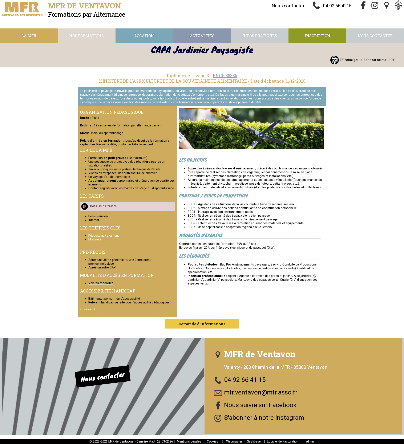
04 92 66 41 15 (337, 6)
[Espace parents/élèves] (398, 5)
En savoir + (87, 309)
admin (310, 441)
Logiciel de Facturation (282, 441)
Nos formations (86, 35)
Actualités (202, 35)
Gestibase (254, 441)
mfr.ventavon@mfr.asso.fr (260, 392)
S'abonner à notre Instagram (264, 417)
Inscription (317, 35)
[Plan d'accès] (386, 5)
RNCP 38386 (225, 75)
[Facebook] (363, 5)
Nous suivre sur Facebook (260, 405)
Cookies (212, 441)
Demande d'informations (202, 323)
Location (144, 35)
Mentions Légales (189, 441)
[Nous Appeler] (316, 5)
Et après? (94, 239)
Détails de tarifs (103, 206)
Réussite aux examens (104, 235)
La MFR (28, 35)
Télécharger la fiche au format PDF (367, 60)
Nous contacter (288, 6)
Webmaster (234, 441)
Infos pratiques (259, 35)
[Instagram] (374, 5)
